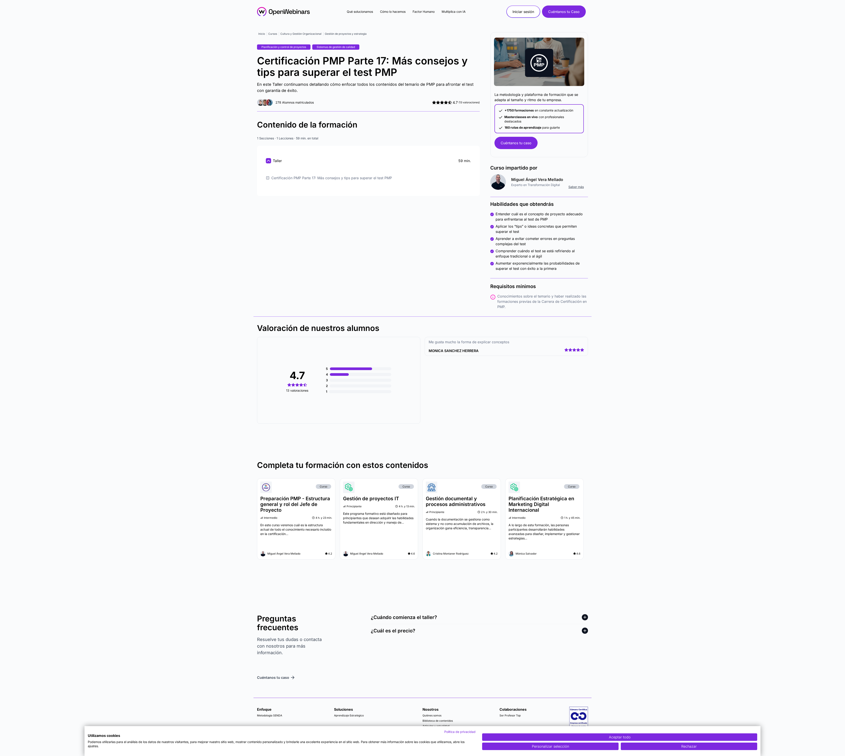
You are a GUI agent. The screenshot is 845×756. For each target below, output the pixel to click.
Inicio (261, 33)
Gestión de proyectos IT (371, 498)
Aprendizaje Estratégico (349, 715)
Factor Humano (424, 11)
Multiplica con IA (454, 11)
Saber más (576, 187)
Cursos (272, 33)
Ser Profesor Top (510, 715)
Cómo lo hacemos (393, 11)
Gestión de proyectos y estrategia (346, 33)
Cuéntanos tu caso (516, 143)
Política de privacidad (460, 732)
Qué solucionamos (360, 11)
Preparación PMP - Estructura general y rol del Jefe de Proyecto (295, 504)
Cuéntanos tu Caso (564, 11)
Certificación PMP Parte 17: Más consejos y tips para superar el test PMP (331, 178)
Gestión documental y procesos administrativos (455, 501)
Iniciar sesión (523, 11)
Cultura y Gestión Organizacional (300, 33)
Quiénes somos (431, 715)
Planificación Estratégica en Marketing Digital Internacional (541, 504)
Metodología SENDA (269, 715)
